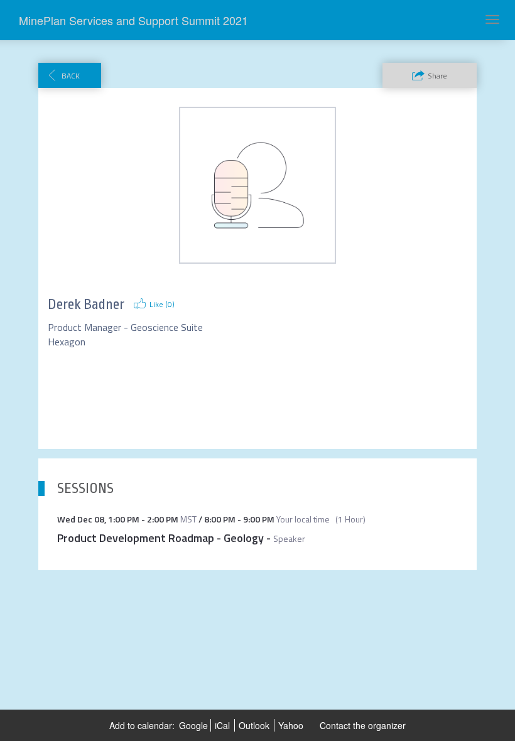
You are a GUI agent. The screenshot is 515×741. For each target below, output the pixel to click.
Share (437, 76)
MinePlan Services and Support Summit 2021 (133, 20)
